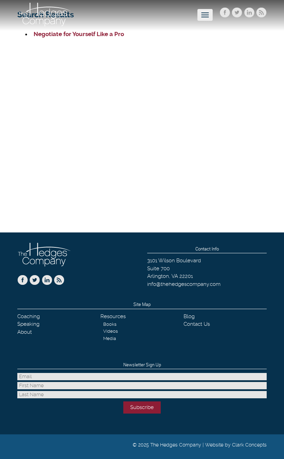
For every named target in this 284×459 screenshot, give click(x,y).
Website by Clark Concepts (236, 445)
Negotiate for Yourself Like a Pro (79, 34)
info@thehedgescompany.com (184, 284)
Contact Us (197, 324)
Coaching (28, 316)
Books (109, 324)
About (24, 332)
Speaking (28, 324)
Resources (113, 316)
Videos (110, 331)
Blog (189, 316)
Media (109, 338)
